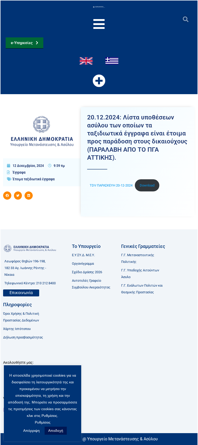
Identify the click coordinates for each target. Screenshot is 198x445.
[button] (185, 19)
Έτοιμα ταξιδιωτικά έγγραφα (34, 179)
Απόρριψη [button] (31, 430)
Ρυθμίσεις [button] (43, 422)
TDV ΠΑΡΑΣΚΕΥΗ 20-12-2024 (111, 185)
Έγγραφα (19, 172)
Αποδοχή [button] (55, 430)
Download (147, 185)
